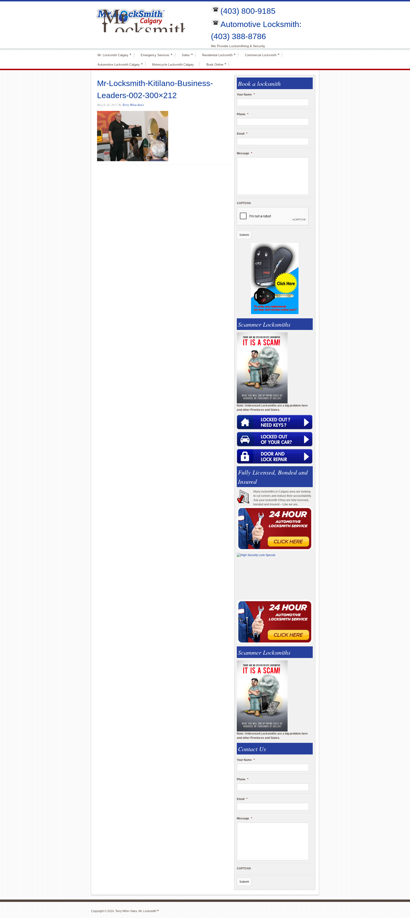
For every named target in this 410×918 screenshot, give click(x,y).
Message (244, 153)
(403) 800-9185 (247, 10)
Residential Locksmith (215, 55)
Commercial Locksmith (258, 55)
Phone (242, 114)
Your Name (246, 94)
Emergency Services (153, 55)
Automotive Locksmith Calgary (116, 64)
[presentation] (273, 216)
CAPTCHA (244, 203)
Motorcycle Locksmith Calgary (173, 64)
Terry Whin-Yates (133, 105)
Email (242, 133)
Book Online (212, 64)
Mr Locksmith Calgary (146, 29)
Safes (184, 55)
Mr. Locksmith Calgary (110, 55)
